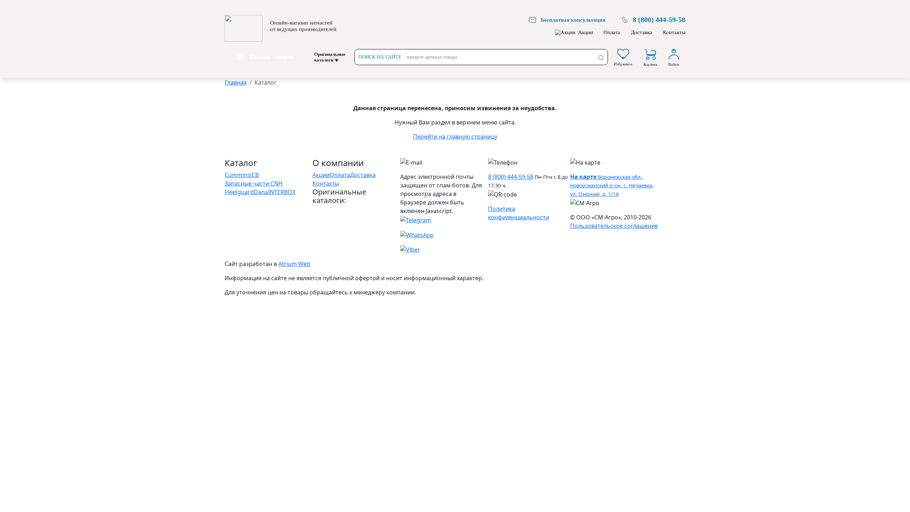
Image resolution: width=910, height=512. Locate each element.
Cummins (237, 175)
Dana (261, 192)
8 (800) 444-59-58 (510, 177)
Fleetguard (239, 192)
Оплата (612, 32)
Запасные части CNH (254, 183)
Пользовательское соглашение (614, 226)
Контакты (674, 32)
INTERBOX (281, 192)
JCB (254, 175)
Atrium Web (294, 264)
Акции (585, 32)
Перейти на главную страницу (455, 136)
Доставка (641, 32)
